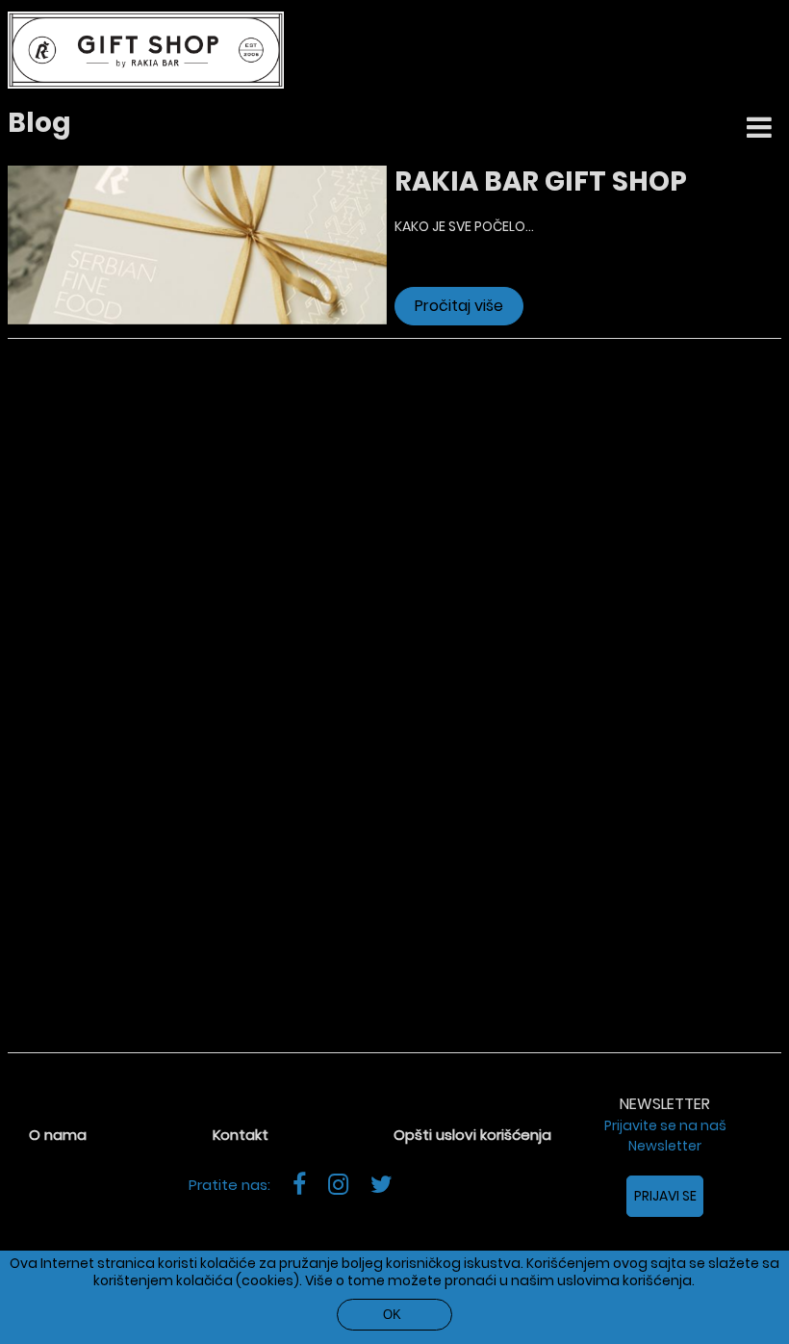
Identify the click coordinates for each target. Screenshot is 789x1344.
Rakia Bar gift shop (540, 181)
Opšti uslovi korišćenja (472, 1134)
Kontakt (240, 1134)
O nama (58, 1134)
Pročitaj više (459, 306)
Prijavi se (665, 1195)
